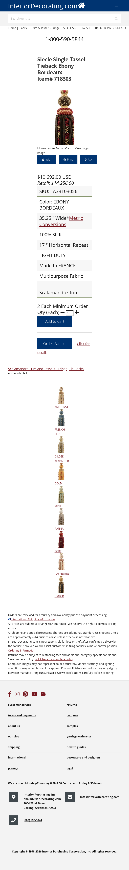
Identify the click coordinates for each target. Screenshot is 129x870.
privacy (13, 768)
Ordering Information (21, 650)
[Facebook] (9, 695)
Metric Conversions (61, 221)
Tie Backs (76, 369)
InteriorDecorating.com (42, 6)
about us (14, 726)
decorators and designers (83, 757)
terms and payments (22, 715)
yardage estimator (79, 736)
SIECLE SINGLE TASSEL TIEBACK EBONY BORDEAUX (94, 28)
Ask (90, 159)
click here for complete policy (54, 659)
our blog (13, 736)
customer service (19, 705)
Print (70, 159)
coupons (72, 715)
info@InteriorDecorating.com (99, 797)
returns (72, 705)
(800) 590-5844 (33, 820)
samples (72, 726)
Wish (48, 159)
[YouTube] (34, 695)
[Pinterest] (25, 695)
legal (70, 768)
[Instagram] (17, 695)
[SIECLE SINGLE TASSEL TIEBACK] (64, 117)
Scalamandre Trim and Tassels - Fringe (37, 369)
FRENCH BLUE (60, 432)
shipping (14, 747)
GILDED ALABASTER (62, 459)
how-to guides (76, 747)
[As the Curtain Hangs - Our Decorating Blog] (43, 695)
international (17, 757)
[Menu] (116, 6)
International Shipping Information (33, 619)
